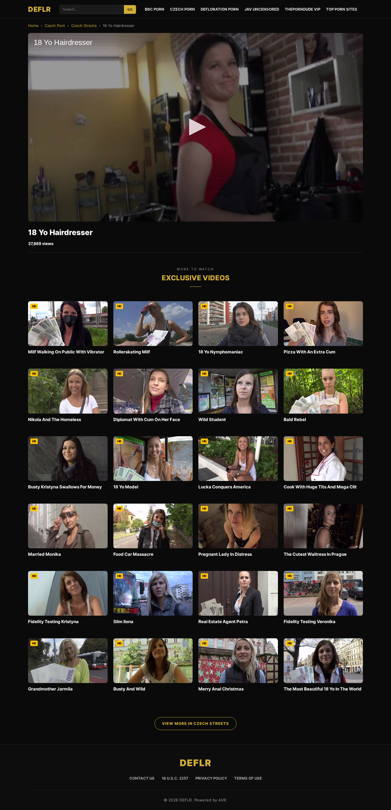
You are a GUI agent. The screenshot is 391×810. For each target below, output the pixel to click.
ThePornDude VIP (302, 9)
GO (130, 9)
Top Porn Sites (341, 9)
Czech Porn (182, 9)
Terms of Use (248, 778)
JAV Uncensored (261, 9)
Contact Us (142, 778)
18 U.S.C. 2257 (175, 778)
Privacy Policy (211, 778)
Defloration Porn (220, 9)
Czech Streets (84, 25)
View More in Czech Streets (195, 723)
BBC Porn (154, 9)
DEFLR (39, 9)
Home (33, 25)
